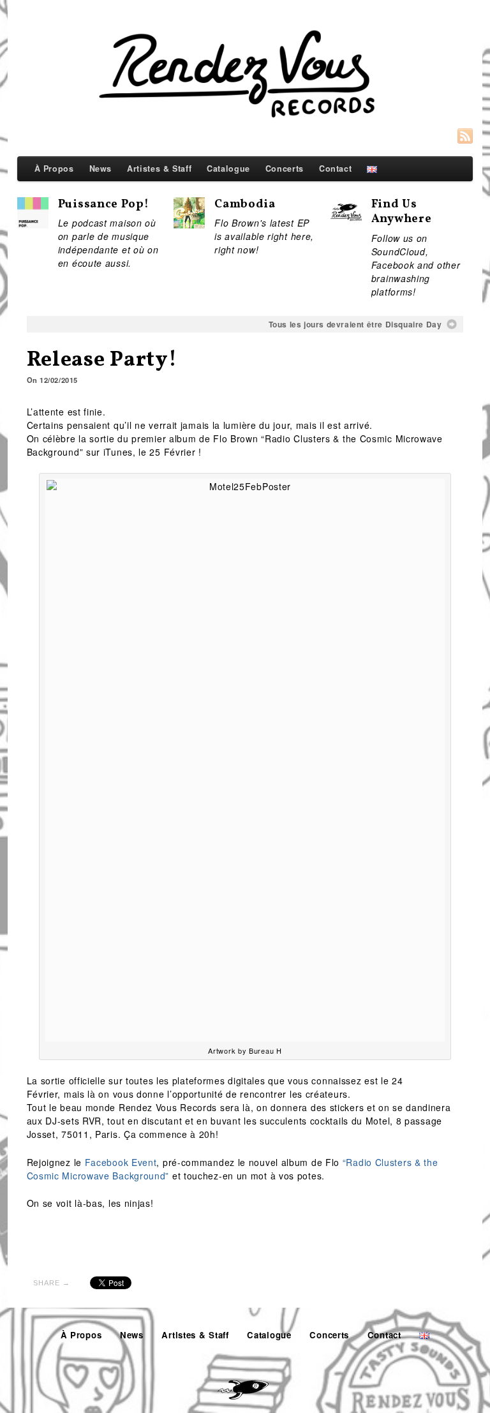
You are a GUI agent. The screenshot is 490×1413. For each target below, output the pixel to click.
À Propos (54, 168)
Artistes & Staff (159, 168)
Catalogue (228, 168)
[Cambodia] (189, 221)
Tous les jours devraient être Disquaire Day (355, 324)
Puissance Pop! (103, 205)
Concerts (284, 168)
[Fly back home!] (245, 1385)
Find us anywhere (401, 212)
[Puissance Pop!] (32, 221)
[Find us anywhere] (345, 218)
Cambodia (245, 205)
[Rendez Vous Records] (245, 77)
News (100, 168)
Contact (335, 168)
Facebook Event (121, 1162)
